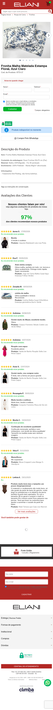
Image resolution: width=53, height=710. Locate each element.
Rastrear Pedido (15, 618)
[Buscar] (49, 11)
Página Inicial (6, 15)
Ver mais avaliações (26, 511)
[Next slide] (48, 35)
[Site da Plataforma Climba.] (26, 689)
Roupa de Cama (20, 15)
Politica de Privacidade (39, 587)
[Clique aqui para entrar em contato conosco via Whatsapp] (47, 682)
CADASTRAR (26, 594)
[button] (20, 60)
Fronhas (32, 15)
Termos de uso (24, 587)
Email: (5, 94)
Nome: (6, 87)
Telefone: (37, 87)
